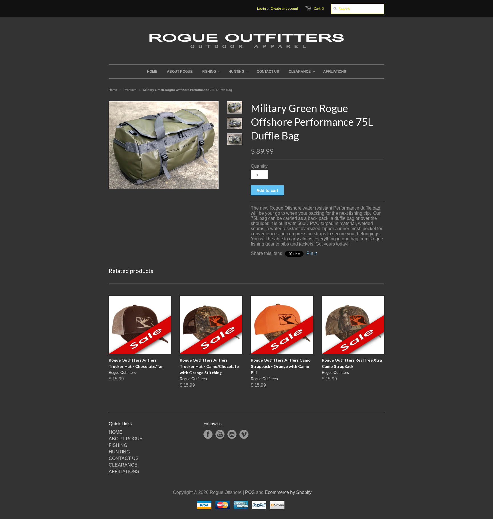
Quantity (259, 166)
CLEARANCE (123, 465)
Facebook (208, 434)
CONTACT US (124, 458)
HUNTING (119, 451)
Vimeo (243, 434)
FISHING (118, 445)
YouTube (220, 434)
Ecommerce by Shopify (288, 492)
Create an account (284, 8)
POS (250, 492)
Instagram (232, 434)
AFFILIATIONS (124, 471)
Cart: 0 (319, 8)
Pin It (311, 253)
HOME (115, 432)
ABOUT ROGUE (126, 438)
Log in (261, 8)
